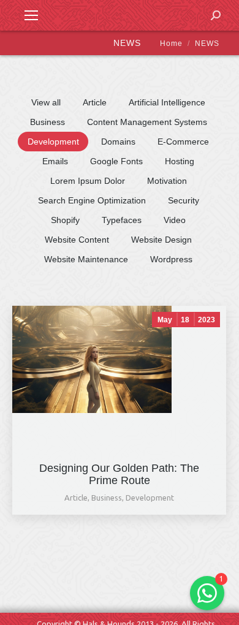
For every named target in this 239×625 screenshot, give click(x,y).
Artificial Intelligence (167, 102)
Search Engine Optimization (92, 200)
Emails (55, 161)
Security (183, 200)
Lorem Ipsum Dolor (87, 181)
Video (175, 220)
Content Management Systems (147, 122)
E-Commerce (183, 141)
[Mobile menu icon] (31, 15)
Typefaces (122, 220)
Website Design (161, 239)
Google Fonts (116, 161)
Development (53, 141)
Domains (118, 141)
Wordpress (171, 259)
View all (46, 102)
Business (47, 122)
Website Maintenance (86, 259)
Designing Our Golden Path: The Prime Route (119, 474)
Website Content (77, 239)
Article (95, 102)
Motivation (167, 181)
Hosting (179, 161)
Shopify (65, 220)
